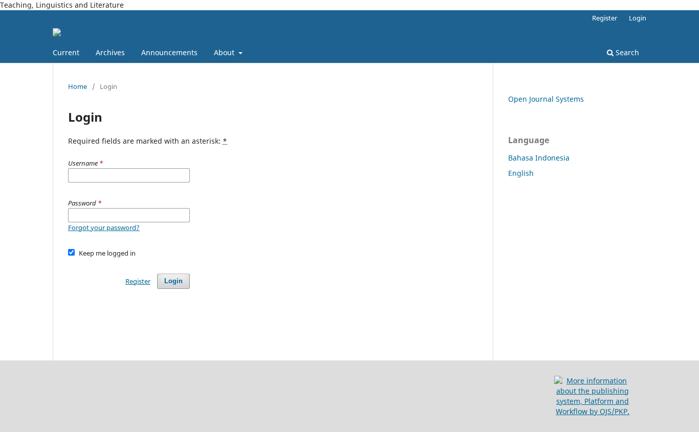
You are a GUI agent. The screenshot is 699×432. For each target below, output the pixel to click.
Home (77, 86)
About (225, 52)
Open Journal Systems (546, 99)
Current (66, 52)
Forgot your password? (104, 227)
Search (626, 52)
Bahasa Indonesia (539, 158)
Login (637, 17)
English (521, 173)
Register (604, 17)
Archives (110, 52)
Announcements (169, 52)
